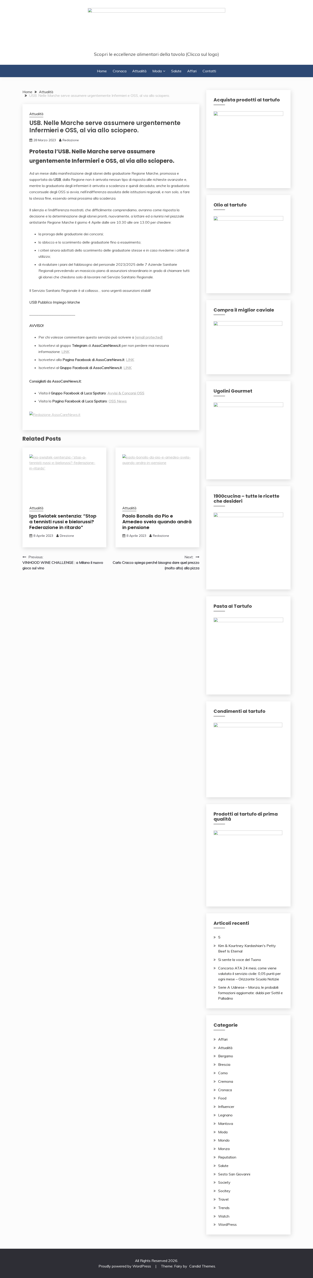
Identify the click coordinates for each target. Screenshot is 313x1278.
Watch (223, 1216)
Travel (223, 1199)
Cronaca (119, 71)
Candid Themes (202, 1266)
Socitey (224, 1190)
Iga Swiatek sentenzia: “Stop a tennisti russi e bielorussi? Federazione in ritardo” (62, 522)
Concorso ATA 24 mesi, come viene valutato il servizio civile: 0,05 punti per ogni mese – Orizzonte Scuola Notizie (249, 973)
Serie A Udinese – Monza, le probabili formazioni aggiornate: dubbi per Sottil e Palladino (250, 993)
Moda (157, 71)
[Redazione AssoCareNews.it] (54, 414)
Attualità (139, 71)
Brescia (224, 1064)
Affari (192, 71)
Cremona (225, 1081)
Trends (224, 1207)
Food (222, 1098)
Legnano (225, 1115)
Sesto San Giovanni (234, 1174)
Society (224, 1182)
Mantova (225, 1123)
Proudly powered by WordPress (125, 1266)
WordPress (227, 1224)
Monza (224, 1148)
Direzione (67, 536)
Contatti (209, 71)
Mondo (224, 1140)
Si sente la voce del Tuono (239, 959)
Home (102, 71)
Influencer (226, 1106)
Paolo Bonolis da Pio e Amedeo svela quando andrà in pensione (157, 522)
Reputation (227, 1157)
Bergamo (225, 1056)
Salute (176, 71)
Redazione (71, 140)
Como (223, 1073)
